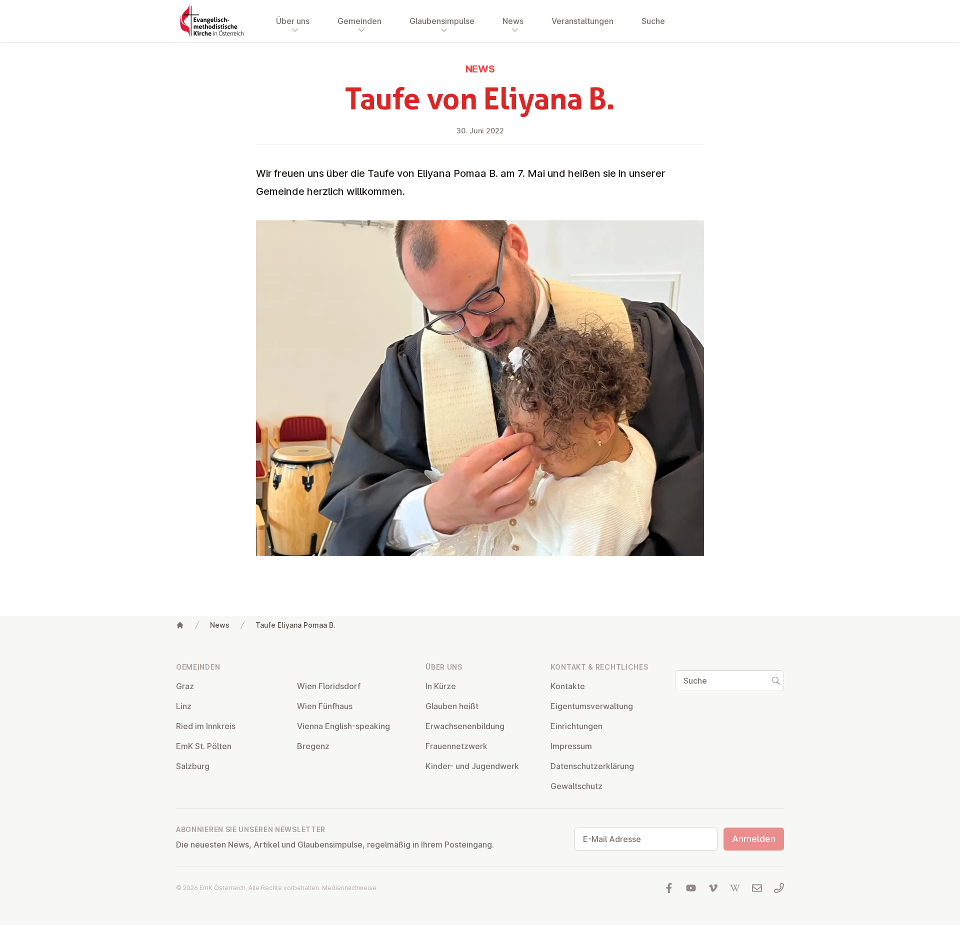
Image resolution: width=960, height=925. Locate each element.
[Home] (180, 625)
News (220, 625)
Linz (184, 706)
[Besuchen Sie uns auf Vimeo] (713, 888)
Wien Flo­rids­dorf (328, 686)
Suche (653, 21)
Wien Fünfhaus (324, 706)
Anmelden (754, 839)
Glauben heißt (452, 706)
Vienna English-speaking (343, 726)
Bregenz (313, 746)
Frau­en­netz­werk (457, 746)
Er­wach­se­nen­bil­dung (465, 726)
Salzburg (193, 766)
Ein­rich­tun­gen (576, 726)
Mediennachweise (349, 888)
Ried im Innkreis (206, 726)
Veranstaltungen (583, 21)
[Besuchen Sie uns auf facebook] (669, 888)
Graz (185, 686)
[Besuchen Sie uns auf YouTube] (691, 888)
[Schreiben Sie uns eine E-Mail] (757, 888)
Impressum (571, 746)
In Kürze (441, 686)
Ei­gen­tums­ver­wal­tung (591, 706)
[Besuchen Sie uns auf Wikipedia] (735, 888)
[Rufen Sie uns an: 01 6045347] (779, 888)
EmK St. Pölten (204, 746)
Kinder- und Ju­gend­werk (472, 766)
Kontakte (567, 686)
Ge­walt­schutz (576, 786)
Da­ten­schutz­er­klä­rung (592, 766)
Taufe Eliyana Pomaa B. (296, 625)
